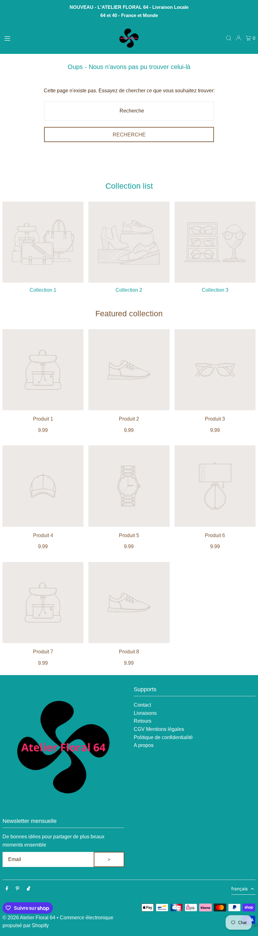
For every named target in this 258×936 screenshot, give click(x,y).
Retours (142, 721)
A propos (144, 745)
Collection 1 (43, 290)
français (239, 888)
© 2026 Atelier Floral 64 (29, 917)
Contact (142, 705)
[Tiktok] (28, 889)
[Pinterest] (17, 889)
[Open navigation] (57, 37)
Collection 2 (128, 290)
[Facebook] (7, 889)
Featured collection (129, 313)
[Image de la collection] (43, 242)
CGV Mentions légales (159, 729)
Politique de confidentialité (163, 737)
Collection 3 (215, 290)
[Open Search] (228, 38)
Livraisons (145, 713)
